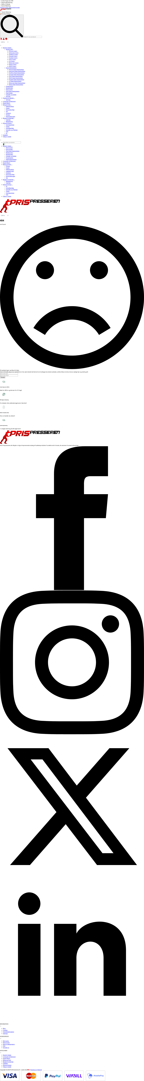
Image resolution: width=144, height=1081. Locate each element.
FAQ (4, 1046)
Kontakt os (6, 1047)
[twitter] (72, 878)
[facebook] (72, 589)
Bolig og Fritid (7, 164)
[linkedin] (72, 1022)
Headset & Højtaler (8, 98)
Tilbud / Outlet (7, 136)
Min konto (6, 1041)
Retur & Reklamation (9, 1044)
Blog (4, 1028)
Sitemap (5, 1033)
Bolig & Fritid (6, 105)
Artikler (6, 7)
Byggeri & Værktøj (8, 118)
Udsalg (2, 7)
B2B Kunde (12, 7)
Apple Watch (6, 103)
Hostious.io (34, 1070)
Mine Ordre (6, 1042)
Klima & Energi (7, 123)
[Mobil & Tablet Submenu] (12, 146)
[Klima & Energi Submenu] (12, 123)
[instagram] (72, 734)
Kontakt (17, 7)
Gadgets (5, 135)
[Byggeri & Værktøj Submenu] (14, 118)
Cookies (5, 1030)
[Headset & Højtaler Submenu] (14, 98)
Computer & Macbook (9, 101)
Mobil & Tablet (7, 48)
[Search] (12, 26)
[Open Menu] (0, 45)
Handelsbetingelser (8, 1032)
